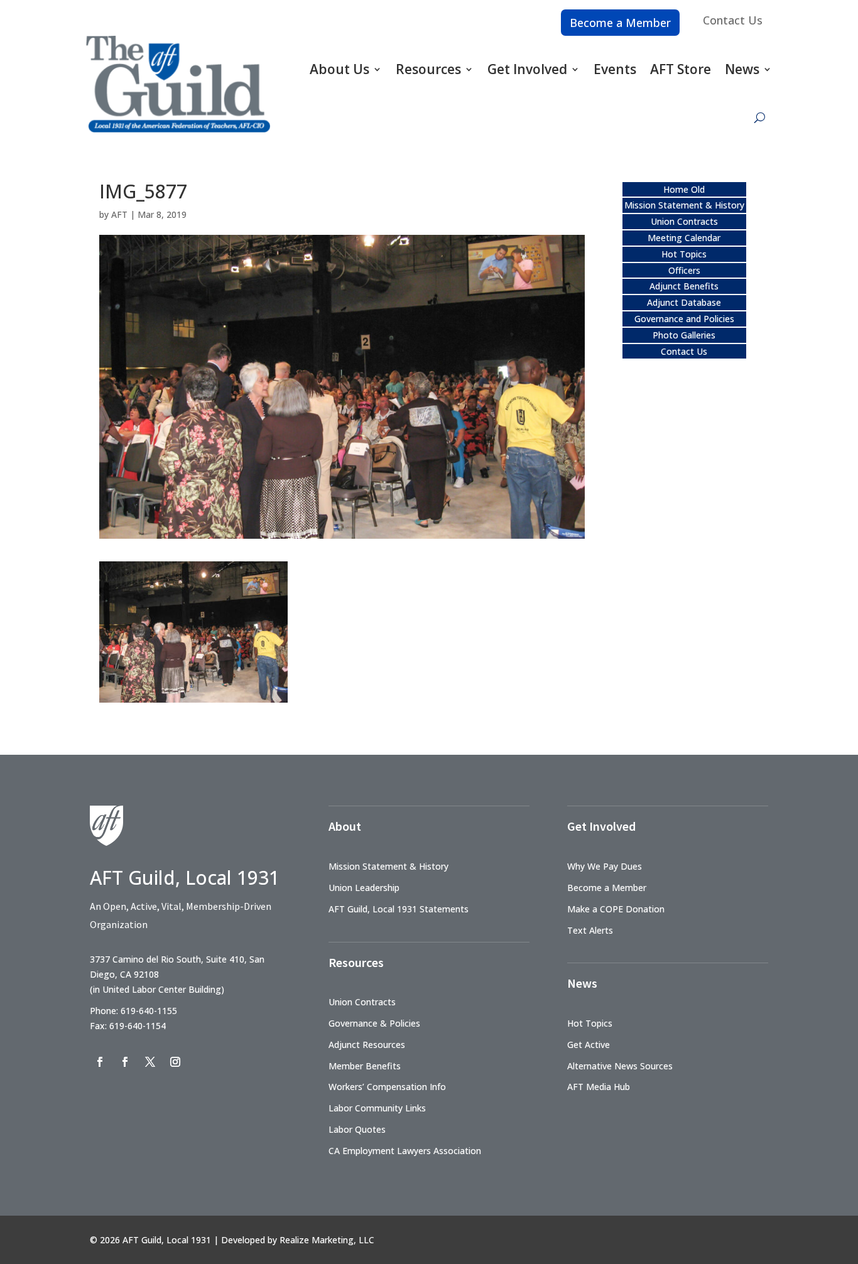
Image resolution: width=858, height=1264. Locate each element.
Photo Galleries (684, 335)
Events (615, 69)
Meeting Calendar (684, 238)
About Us (339, 69)
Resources (428, 69)
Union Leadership (364, 888)
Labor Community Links (377, 1108)
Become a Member (620, 22)
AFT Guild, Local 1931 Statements (399, 909)
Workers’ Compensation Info (387, 1087)
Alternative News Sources (620, 1066)
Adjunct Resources (367, 1045)
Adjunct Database (684, 302)
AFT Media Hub (598, 1087)
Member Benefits (365, 1066)
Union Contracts (684, 221)
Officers (684, 270)
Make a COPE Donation (616, 909)
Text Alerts (590, 930)
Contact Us (733, 20)
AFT (119, 214)
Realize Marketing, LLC (327, 1240)
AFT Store (680, 69)
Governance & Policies (374, 1023)
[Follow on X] (150, 1062)
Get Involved (527, 69)
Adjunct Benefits (684, 286)
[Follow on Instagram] (175, 1062)
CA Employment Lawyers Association (405, 1151)
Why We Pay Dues (604, 866)
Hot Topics (684, 254)
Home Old (684, 189)
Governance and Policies (684, 319)
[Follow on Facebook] (100, 1062)
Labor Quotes (357, 1129)
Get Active (588, 1045)
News (742, 69)
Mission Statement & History (684, 205)
